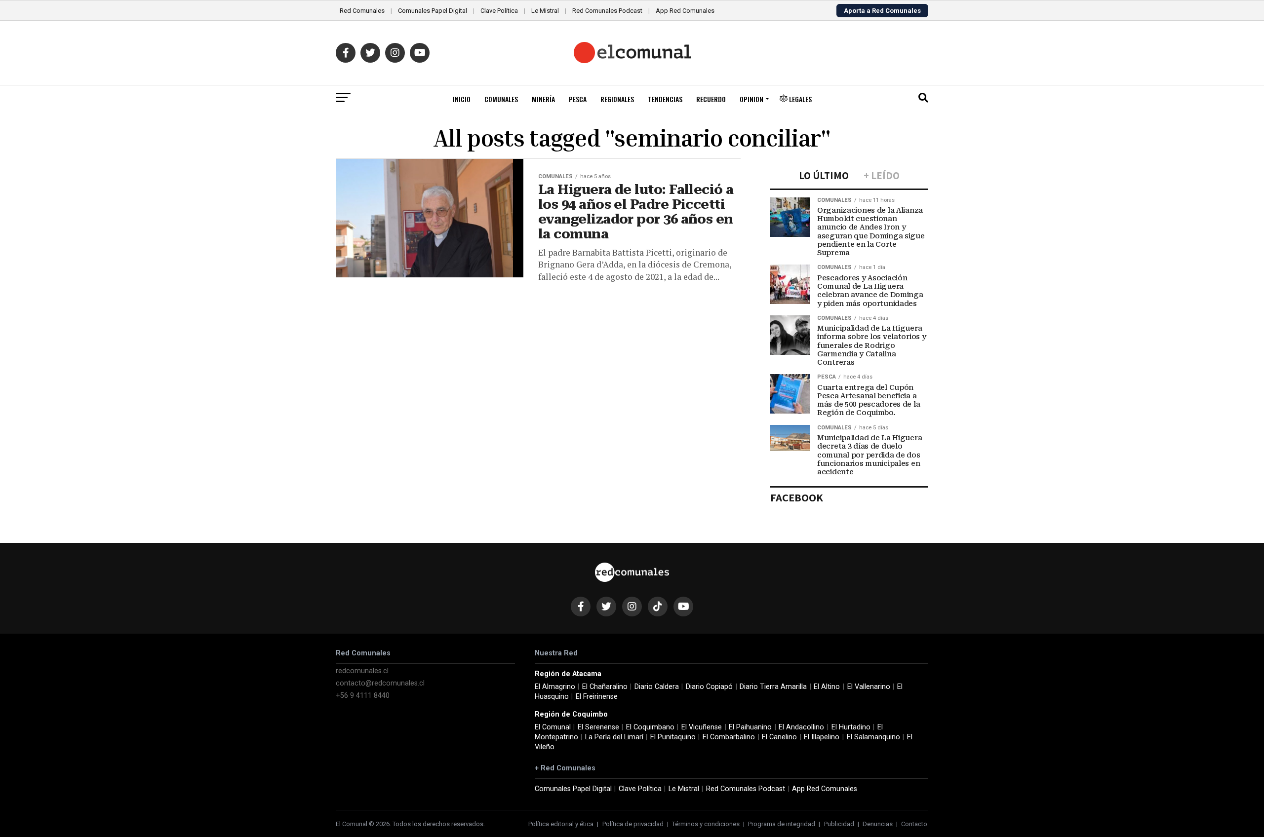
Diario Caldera (656, 687)
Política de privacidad (633, 824)
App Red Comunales (685, 10)
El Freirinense (597, 696)
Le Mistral (545, 10)
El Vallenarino (868, 687)
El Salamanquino (873, 737)
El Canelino (779, 737)
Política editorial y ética (560, 824)
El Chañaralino (605, 687)
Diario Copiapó (709, 687)
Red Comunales (362, 10)
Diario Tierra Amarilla (773, 687)
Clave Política (499, 10)
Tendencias (665, 99)
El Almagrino (555, 687)
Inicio (462, 99)
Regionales (617, 99)
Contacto (914, 824)
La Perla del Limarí (614, 737)
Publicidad (839, 824)
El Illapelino (821, 737)
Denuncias (878, 824)
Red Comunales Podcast (607, 10)
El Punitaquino (673, 737)
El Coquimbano (650, 727)
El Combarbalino (729, 737)
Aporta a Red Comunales (882, 10)
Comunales (501, 99)
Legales (800, 99)
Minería (543, 99)
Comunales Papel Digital (432, 10)
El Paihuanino (750, 727)
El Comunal (553, 727)
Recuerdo (711, 99)
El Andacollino (801, 727)
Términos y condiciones (706, 824)
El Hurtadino (850, 727)
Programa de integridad (781, 824)
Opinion (751, 99)
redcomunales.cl (362, 671)
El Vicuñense (701, 727)
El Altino (827, 687)
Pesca (578, 99)
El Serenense (598, 727)
